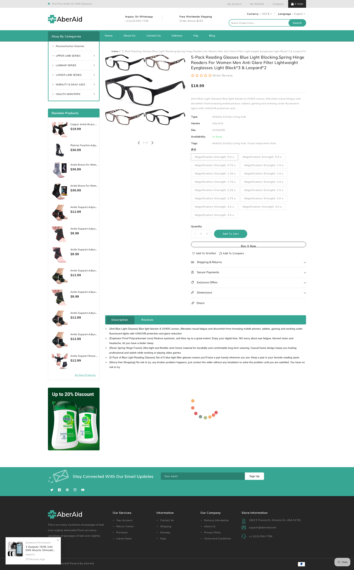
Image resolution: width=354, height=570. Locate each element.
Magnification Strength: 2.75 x (215, 198)
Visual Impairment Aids (261, 143)
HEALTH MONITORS (68, 94)
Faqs (163, 538)
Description (120, 320)
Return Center (125, 526)
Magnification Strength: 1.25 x (215, 173)
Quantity (196, 226)
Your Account (124, 520)
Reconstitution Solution (70, 46)
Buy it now (248, 245)
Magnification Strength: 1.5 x (263, 173)
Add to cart (231, 233)
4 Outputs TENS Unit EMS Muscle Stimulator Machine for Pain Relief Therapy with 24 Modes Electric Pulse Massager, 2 (41, 548)
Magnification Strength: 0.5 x (262, 157)
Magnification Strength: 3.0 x (263, 198)
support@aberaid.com (262, 527)
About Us (210, 526)
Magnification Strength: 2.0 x (263, 181)
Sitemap (165, 532)
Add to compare (233, 253)
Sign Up (254, 476)
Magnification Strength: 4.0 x (262, 206)
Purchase (122, 532)
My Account (234, 3)
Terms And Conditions (217, 538)
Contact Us (167, 520)
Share (201, 303)
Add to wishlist (206, 253)
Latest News (124, 538)
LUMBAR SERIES (66, 65)
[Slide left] (138, 143)
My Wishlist (257, 3)
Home (115, 51)
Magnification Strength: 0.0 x (214, 157)
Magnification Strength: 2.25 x (215, 190)
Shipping (165, 526)
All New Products (85, 374)
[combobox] (267, 23)
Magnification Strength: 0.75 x (215, 165)
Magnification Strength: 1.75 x (215, 181)
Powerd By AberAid (82, 563)
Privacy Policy (212, 532)
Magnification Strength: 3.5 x (214, 206)
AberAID (218, 123)
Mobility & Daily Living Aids (229, 116)
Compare (278, 3)
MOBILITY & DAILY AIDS (70, 84)
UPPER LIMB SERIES (68, 55)
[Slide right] (152, 143)
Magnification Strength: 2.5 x (263, 190)
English (298, 13)
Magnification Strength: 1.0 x (263, 165)
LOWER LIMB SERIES (69, 74)
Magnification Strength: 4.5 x (214, 215)
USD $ (265, 13)
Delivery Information (216, 520)
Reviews (147, 320)
